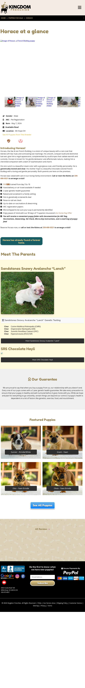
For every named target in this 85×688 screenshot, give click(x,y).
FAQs (40, 603)
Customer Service (75, 603)
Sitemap (36, 606)
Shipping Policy (62, 603)
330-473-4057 (5, 592)
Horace (29, 18)
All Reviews (41, 529)
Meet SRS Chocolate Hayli (42, 360)
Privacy (43, 606)
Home (3, 18)
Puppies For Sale (16, 18)
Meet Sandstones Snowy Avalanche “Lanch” (42, 341)
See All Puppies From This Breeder (17, 134)
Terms (49, 606)
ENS (5, 184)
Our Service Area (49, 603)
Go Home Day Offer (64, 213)
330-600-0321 (48, 227)
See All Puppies (42, 505)
